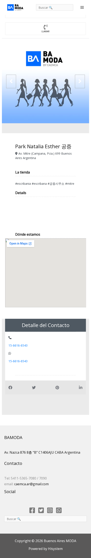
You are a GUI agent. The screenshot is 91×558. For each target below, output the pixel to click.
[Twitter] (41, 510)
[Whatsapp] (59, 510)
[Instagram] (50, 510)
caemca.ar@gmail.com (31, 484)
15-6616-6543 (18, 345)
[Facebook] (32, 510)
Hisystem (55, 548)
